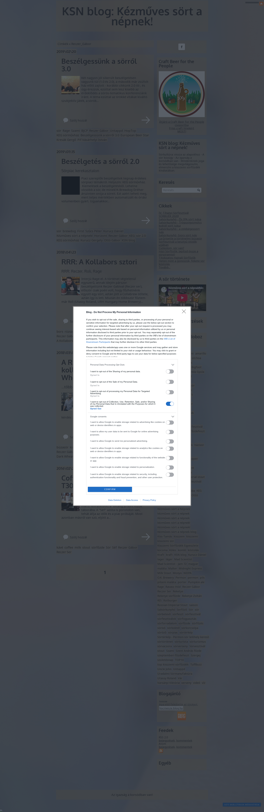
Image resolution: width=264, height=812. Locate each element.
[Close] (185, 312)
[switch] (170, 371)
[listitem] (132, 364)
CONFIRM (110, 489)
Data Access (132, 500)
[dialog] (132, 406)
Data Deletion (114, 500)
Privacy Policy (149, 500)
